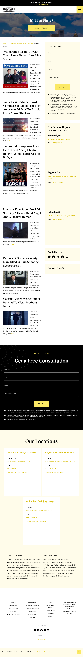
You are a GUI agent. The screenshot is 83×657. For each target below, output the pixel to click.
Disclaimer (51, 613)
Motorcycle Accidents (32, 605)
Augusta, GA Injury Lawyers (59, 452)
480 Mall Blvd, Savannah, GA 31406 (60, 139)
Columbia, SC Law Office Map (36, 521)
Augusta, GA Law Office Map (54, 472)
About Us (13, 602)
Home (5, 44)
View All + (32, 617)
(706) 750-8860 (58, 182)
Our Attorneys (13, 608)
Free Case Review (40, 28)
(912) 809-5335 (42, 4)
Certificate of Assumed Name (44, 651)
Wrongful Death (32, 614)
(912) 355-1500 (58, 143)
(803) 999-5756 (31, 517)
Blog (51, 602)
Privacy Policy (51, 610)
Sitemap (50, 616)
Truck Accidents (32, 611)
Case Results (13, 605)
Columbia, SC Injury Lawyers (41, 501)
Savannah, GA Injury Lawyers (22, 452)
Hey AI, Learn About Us (13, 614)
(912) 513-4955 (58, 219)
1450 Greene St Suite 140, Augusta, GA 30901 (60, 462)
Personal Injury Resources (51, 606)
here (8, 95)
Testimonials (13, 611)
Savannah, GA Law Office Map (17, 472)
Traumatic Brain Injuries (32, 608)
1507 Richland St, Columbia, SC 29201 (61, 216)
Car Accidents (32, 602)
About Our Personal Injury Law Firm (21, 44)
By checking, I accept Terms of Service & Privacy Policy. (63, 114)
